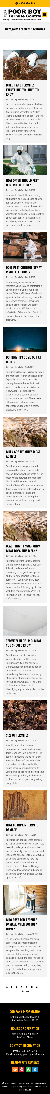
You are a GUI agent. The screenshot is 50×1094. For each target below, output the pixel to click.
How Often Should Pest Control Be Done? (22, 182)
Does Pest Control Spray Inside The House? (24, 269)
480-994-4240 (27, 3)
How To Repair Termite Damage (22, 827)
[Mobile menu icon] (44, 14)
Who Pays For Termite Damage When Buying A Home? (21, 924)
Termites (9, 99)
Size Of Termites (17, 735)
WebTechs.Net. (25, 1089)
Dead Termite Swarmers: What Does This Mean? (23, 548)
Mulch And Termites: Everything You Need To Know (22, 90)
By (19, 99)
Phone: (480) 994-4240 (25, 1050)
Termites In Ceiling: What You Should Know (23, 643)
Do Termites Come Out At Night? (23, 359)
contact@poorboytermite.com (28, 1054)
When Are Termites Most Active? (23, 454)
